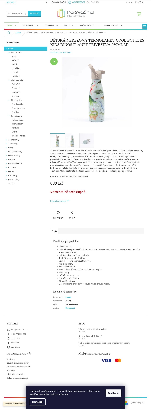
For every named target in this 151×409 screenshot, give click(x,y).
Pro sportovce (18, 108)
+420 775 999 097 (18, 334)
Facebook (15, 342)
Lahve (10, 48)
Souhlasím (113, 393)
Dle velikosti (16, 52)
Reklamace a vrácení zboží (18, 366)
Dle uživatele (17, 100)
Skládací (15, 76)
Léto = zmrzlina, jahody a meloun (92, 329)
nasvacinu (15, 347)
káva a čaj (12, 175)
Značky (11, 183)
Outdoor (12, 171)
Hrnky (10, 147)
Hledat (34, 13)
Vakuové (15, 96)
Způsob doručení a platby (18, 362)
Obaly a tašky (14, 155)
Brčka (14, 131)
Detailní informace (58, 201)
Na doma (12, 167)
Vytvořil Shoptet (137, 402)
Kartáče (15, 127)
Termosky (12, 143)
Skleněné (16, 84)
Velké (14, 64)
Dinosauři (70, 308)
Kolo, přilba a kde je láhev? (90, 336)
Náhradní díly (17, 120)
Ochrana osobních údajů (17, 378)
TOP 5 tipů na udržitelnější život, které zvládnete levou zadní (104, 343)
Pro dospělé (17, 104)
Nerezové (16, 92)
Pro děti (15, 112)
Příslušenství (17, 116)
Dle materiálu (17, 80)
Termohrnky (13, 139)
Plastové (16, 88)
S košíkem (16, 68)
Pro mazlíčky (13, 179)
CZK (128, 2)
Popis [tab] (54, 231)
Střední (15, 60)
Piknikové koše (15, 163)
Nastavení (37, 402)
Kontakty (11, 2)
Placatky (15, 72)
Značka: (60, 52)
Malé (14, 56)
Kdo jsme (11, 370)
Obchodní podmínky (15, 374)
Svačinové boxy (15, 151)
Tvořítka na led (18, 135)
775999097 (15, 338)
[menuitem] (11, 26)
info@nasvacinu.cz (19, 329)
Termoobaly (17, 123)
